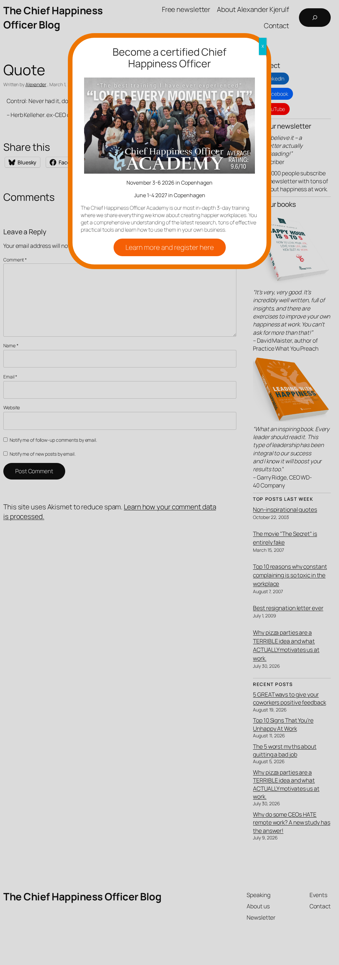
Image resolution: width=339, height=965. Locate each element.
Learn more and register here (169, 247)
